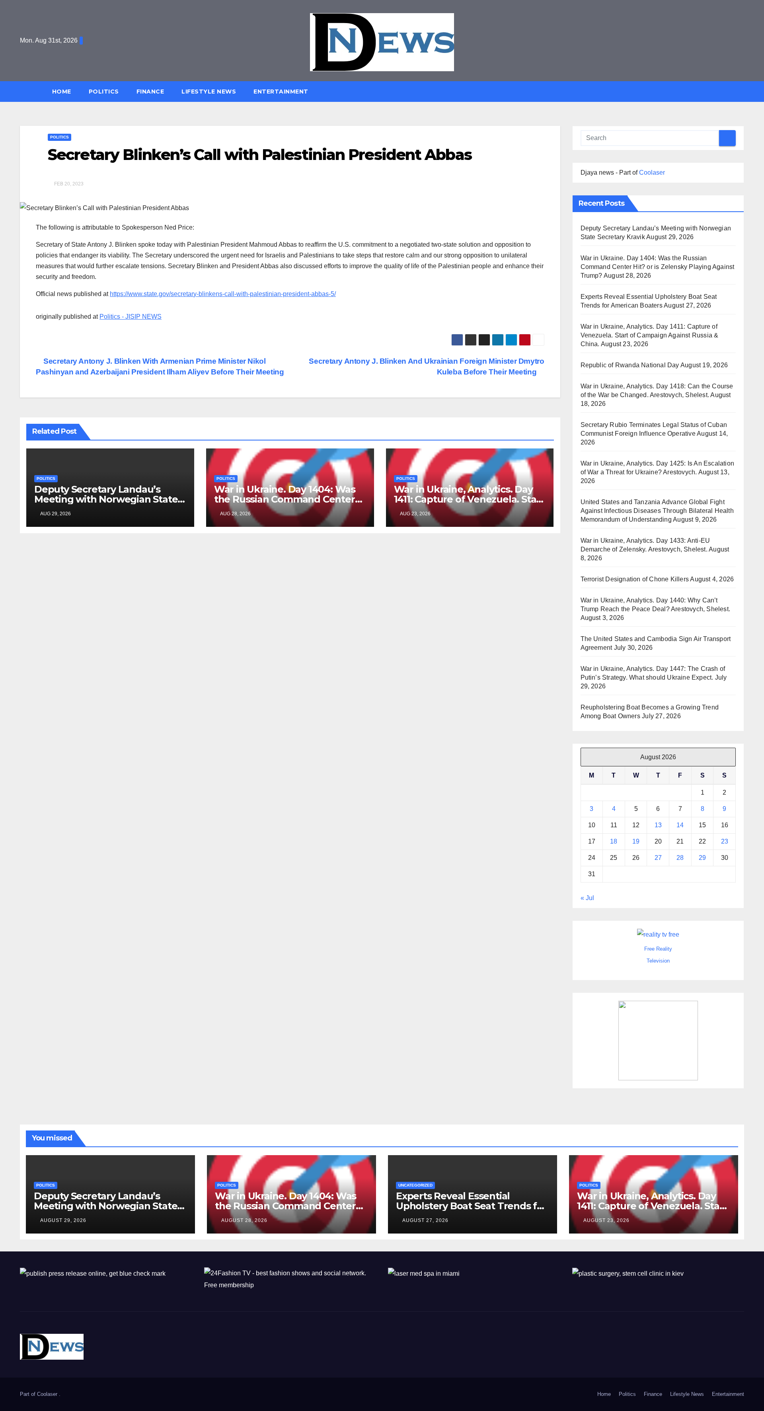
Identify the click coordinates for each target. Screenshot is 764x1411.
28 (680, 857)
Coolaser (652, 172)
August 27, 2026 (425, 1220)
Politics (104, 91)
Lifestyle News (208, 91)
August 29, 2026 (63, 1220)
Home (61, 91)
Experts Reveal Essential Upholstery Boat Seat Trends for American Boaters (471, 1206)
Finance (150, 91)
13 (658, 825)
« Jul (587, 898)
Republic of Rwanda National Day (630, 365)
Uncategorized (415, 1185)
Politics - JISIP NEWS (130, 316)
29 (702, 857)
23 (724, 841)
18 (613, 841)
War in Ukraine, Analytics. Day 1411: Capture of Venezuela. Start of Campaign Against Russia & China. (650, 335)
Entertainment (280, 91)
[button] (741, 91)
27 (658, 857)
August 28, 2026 (244, 1220)
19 (635, 841)
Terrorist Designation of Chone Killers (635, 579)
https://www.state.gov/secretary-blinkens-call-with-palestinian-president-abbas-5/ (223, 293)
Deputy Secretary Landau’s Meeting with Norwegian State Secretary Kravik (105, 499)
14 (680, 825)
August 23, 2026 (606, 1220)
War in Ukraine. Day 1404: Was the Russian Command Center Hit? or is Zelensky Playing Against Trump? (658, 267)
